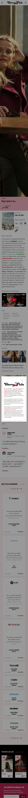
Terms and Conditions (17, 388)
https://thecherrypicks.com (9, 410)
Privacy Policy (6, 390)
